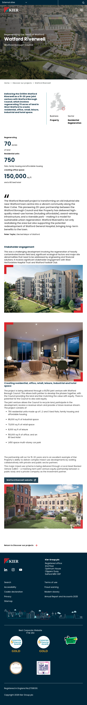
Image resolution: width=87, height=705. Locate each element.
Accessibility (10, 587)
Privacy (7, 596)
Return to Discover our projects (18, 545)
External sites (8, 2)
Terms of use (51, 582)
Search (7, 582)
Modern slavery (52, 591)
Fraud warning (52, 587)
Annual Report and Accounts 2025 (61, 596)
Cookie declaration (13, 591)
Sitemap (8, 601)
